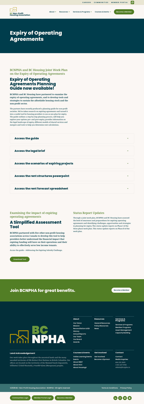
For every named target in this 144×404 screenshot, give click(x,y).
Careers (86, 2)
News (96, 328)
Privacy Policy (126, 388)
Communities (101, 2)
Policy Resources (101, 326)
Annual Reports (79, 334)
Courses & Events (102, 12)
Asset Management (123, 330)
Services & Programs (81, 12)
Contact (119, 352)
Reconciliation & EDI (81, 328)
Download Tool (20, 259)
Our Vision (77, 323)
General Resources (102, 323)
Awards (76, 342)
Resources (63, 12)
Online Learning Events (82, 356)
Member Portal (119, 2)
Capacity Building (122, 333)
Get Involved (100, 352)
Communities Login (20, 398)
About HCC (77, 365)
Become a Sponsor (102, 359)
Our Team (77, 336)
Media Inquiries (122, 363)
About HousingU (80, 367)
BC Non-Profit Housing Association (20, 11)
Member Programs (123, 327)
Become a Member (124, 12)
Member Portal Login (42, 398)
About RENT (78, 362)
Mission (76, 326)
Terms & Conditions (109, 388)
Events (76, 359)
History (76, 331)
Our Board (77, 339)
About (51, 12)
